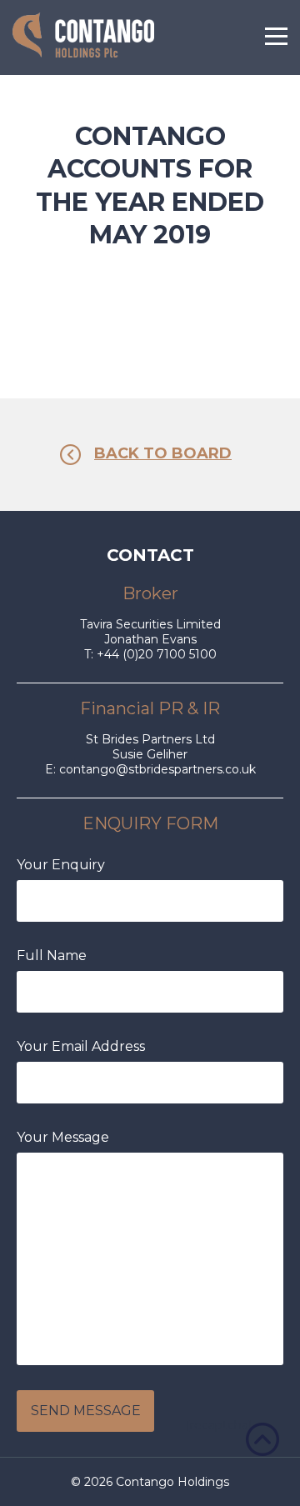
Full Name (52, 955)
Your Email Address (81, 1046)
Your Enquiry (61, 865)
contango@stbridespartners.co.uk (157, 769)
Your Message (63, 1137)
